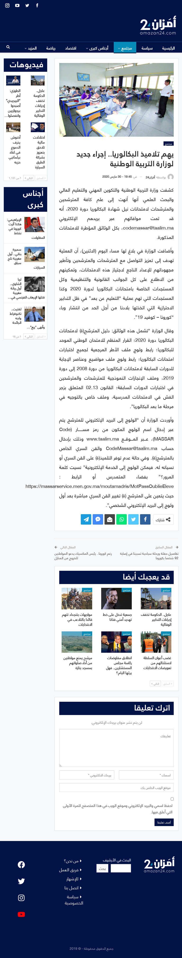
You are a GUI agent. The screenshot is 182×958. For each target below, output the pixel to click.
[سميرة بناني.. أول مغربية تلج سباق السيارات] (34, 254)
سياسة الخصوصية (74, 899)
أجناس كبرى (99, 47)
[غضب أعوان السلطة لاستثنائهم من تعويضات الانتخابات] (156, 642)
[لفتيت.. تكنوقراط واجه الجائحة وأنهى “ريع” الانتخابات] (34, 314)
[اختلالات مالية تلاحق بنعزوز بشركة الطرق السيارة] (38, 127)
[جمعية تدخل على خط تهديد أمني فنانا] (116, 598)
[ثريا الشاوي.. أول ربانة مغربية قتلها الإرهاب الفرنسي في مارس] (34, 284)
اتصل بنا (71, 887)
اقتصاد (70, 47)
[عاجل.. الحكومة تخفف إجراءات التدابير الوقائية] (156, 598)
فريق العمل (68, 869)
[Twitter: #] (21, 881)
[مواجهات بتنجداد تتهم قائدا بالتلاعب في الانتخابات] (77, 598)
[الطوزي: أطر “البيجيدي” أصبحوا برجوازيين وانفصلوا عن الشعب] (13, 80)
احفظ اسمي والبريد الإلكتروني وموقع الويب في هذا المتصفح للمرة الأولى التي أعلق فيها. (118, 808)
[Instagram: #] (21, 897)
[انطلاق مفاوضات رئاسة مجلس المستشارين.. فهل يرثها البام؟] (116, 642)
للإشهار (72, 878)
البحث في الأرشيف (117, 859)
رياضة (50, 47)
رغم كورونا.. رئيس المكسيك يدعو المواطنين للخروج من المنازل (83, 555)
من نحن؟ (71, 860)
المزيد (32, 47)
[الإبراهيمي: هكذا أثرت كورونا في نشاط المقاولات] (34, 224)
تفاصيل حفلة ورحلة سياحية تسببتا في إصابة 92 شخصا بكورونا (149, 555)
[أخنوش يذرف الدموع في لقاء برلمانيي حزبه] (13, 127)
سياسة (147, 47)
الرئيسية (168, 47)
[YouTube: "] (21, 914)
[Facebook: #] (21, 864)
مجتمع (127, 47)
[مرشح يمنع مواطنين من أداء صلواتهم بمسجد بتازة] (77, 642)
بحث (102, 868)
